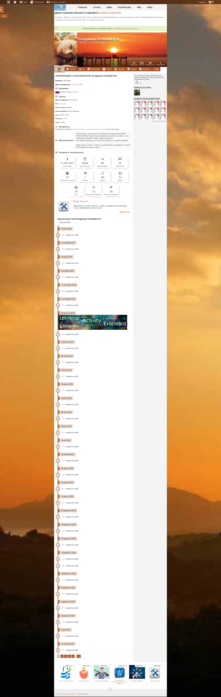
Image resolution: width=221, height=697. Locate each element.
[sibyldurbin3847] (150, 110)
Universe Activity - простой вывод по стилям (89, 129)
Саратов (75, 92)
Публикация (124, 7)
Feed (139, 7)
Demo (109, 7)
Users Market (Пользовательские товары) (119, 681)
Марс (65, 118)
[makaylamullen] (143, 110)
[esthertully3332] (163, 110)
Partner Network (137, 681)
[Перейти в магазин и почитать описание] (63, 206)
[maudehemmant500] (143, 104)
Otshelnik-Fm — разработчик (75, 694)
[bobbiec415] (143, 116)
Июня (75, 84)
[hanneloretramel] (137, 110)
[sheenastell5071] (137, 116)
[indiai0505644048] (150, 104)
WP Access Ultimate (66, 681)
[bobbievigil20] (156, 104)
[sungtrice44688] (156, 110)
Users (149, 7)
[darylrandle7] (137, 104)
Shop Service (80, 201)
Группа (97, 7)
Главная (82, 7)
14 (71, 84)
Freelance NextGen (101, 681)
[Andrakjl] (163, 104)
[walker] (137, 92)
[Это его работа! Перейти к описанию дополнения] (94, 322)
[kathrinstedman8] (156, 116)
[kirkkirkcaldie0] (163, 116)
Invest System (84, 681)
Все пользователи (159, 121)
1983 (80, 84)
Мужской (63, 104)
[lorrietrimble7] (150, 116)
